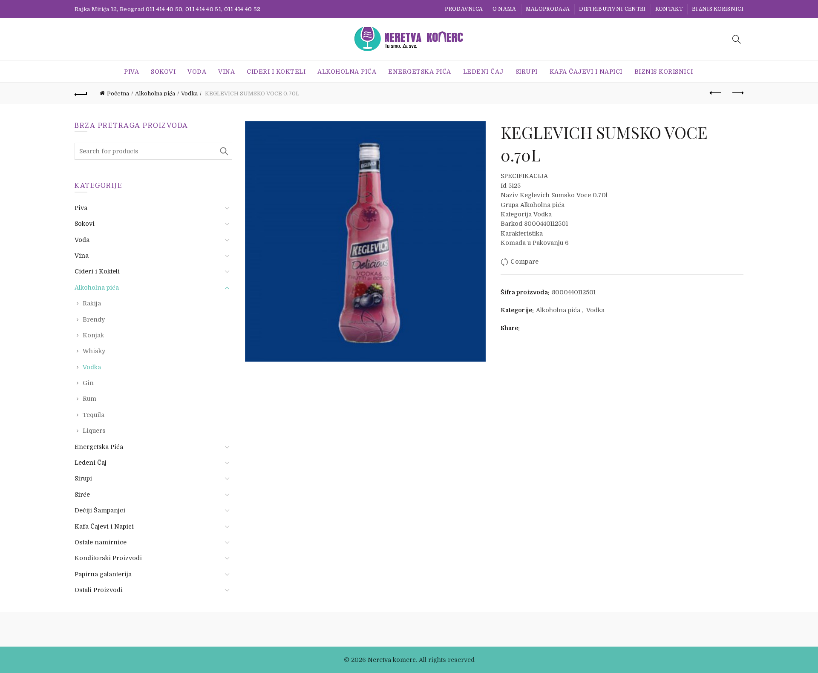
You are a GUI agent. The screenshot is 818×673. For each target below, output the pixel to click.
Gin (88, 383)
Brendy (94, 319)
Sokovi (163, 71)
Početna (118, 93)
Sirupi (527, 71)
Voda (196, 71)
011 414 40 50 (164, 9)
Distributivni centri (612, 9)
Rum (89, 398)
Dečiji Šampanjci (100, 510)
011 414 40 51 (203, 9)
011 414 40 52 (242, 9)
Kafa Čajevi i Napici (586, 71)
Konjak (93, 335)
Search (223, 151)
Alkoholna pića (346, 71)
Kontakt (669, 9)
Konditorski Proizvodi (108, 558)
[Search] (736, 39)
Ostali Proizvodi (99, 590)
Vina (226, 71)
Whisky (94, 351)
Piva (131, 71)
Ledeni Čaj (483, 71)
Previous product (715, 93)
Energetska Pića (419, 71)
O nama (504, 9)
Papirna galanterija (103, 574)
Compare (524, 261)
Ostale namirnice (101, 542)
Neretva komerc (392, 659)
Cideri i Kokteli (276, 71)
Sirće (82, 494)
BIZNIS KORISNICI (717, 9)
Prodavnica (464, 9)
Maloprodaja (548, 9)
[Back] (81, 93)
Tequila (93, 414)
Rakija (92, 303)
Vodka (189, 93)
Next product (737, 93)
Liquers (94, 430)
